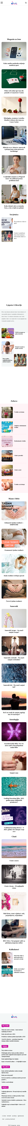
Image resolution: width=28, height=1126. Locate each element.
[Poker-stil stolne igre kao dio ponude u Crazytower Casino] (14, 78)
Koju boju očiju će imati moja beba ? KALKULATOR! (19, 957)
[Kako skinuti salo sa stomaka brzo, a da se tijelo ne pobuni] (14, 194)
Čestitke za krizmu (19, 412)
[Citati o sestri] (7, 470)
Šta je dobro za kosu (7, 1050)
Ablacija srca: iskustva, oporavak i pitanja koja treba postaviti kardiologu (14, 149)
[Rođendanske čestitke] (7, 441)
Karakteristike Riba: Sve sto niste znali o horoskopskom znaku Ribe (14, 745)
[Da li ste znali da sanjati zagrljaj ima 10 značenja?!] (14, 700)
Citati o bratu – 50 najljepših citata (14, 887)
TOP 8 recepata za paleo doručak (20, 333)
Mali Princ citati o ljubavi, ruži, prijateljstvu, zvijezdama (14, 914)
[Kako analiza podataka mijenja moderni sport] (14, 51)
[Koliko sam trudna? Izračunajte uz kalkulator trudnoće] (7, 971)
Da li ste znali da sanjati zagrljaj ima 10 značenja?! (14, 713)
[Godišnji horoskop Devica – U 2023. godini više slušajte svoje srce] (14, 815)
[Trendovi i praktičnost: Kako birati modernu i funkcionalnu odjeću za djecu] (7, 236)
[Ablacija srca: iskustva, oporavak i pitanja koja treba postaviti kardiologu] (14, 135)
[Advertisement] (14, 22)
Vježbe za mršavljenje (7, 1082)
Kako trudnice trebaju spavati (14, 575)
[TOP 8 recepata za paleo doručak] (8, 333)
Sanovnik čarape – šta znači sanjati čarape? (14, 631)
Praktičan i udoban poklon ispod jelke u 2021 (13, 1036)
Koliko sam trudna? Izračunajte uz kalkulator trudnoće (19, 970)
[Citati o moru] (14, 848)
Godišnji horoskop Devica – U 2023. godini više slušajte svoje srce (14, 829)
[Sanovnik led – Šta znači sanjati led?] (14, 673)
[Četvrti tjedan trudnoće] (14, 589)
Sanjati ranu (14, 773)
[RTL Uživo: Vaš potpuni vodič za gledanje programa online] (14, 928)
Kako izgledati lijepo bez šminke (10, 1059)
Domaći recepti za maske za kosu (20, 347)
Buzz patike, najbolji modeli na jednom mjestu (7, 360)
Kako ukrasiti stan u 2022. (8, 1034)
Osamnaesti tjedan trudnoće (14, 550)
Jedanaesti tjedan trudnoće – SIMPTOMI (14, 523)
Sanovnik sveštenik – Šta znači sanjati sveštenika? (14, 658)
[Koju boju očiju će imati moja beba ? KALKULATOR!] (7, 957)
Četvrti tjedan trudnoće (14, 601)
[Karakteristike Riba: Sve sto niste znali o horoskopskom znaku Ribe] (14, 731)
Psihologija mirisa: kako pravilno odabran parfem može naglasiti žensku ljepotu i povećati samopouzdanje (14, 1054)
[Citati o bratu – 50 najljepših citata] (14, 874)
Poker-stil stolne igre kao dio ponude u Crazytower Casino (14, 91)
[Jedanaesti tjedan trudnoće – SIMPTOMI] (14, 510)
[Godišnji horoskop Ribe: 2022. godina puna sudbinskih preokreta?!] (14, 786)
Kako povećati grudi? (7, 1075)
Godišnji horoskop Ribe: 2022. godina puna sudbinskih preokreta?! (14, 800)
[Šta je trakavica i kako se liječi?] (7, 223)
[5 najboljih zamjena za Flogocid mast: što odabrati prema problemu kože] (14, 164)
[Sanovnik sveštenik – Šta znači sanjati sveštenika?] (14, 645)
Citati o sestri (17, 470)
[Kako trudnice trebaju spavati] (14, 563)
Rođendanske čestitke (20, 441)
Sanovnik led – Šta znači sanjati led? (14, 686)
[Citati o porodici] (7, 456)
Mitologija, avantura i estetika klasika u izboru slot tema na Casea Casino (14, 120)
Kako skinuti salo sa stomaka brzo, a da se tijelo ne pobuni (14, 207)
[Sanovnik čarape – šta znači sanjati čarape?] (14, 618)
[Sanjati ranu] (14, 760)
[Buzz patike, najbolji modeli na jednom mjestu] (20, 360)
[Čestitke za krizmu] (7, 412)
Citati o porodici (18, 455)
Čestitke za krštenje (19, 484)
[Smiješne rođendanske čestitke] (7, 427)
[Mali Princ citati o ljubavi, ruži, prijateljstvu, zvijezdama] (14, 901)
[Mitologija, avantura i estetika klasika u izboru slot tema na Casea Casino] (14, 106)
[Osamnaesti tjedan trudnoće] (14, 538)
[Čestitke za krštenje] (7, 485)
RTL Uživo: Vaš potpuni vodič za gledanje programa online (14, 942)
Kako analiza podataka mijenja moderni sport (14, 64)
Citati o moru (14, 860)
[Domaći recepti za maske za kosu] (8, 347)
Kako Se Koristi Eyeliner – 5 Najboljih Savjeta (14, 1061)
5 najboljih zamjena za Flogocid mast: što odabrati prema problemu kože (14, 178)
